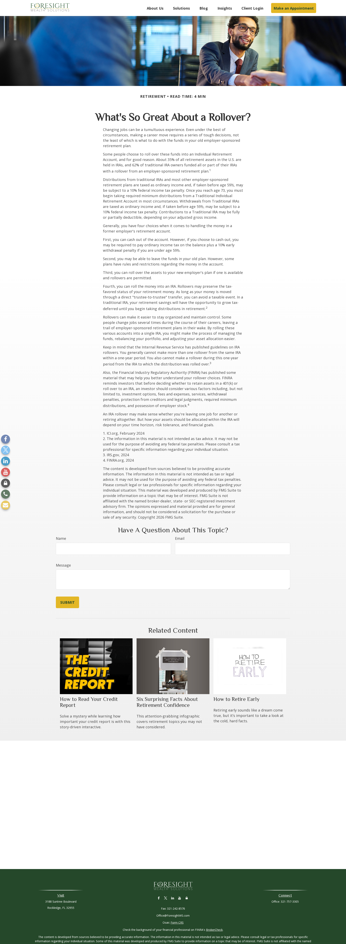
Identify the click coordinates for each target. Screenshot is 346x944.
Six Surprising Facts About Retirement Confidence (167, 702)
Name (61, 538)
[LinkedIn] (5, 461)
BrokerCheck (214, 930)
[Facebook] (5, 439)
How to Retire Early (236, 699)
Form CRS (177, 922)
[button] (155, 8)
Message (63, 565)
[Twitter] (5, 450)
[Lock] (5, 483)
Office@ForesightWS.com (173, 915)
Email (179, 538)
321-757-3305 (290, 901)
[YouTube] (5, 472)
